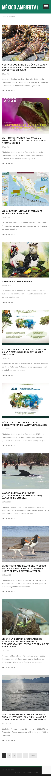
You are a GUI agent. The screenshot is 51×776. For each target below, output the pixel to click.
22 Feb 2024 (6, 502)
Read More (7, 91)
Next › (33, 756)
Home (4, 16)
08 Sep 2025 (6, 358)
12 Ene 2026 (6, 285)
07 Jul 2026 (6, 147)
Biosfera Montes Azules (17, 281)
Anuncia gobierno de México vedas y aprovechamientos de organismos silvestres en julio (25, 67)
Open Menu (46, 6)
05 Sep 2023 (6, 575)
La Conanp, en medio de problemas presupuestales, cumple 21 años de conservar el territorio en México (24, 717)
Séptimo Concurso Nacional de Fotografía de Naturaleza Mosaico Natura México (24, 140)
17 (26, 756)
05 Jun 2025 (6, 429)
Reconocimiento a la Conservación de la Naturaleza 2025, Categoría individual (24, 352)
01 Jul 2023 (6, 651)
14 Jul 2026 (6, 74)
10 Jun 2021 (6, 724)
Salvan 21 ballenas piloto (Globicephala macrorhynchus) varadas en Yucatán (22, 495)
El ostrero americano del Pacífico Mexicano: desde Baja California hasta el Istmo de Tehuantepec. (24, 568)
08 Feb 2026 (6, 217)
